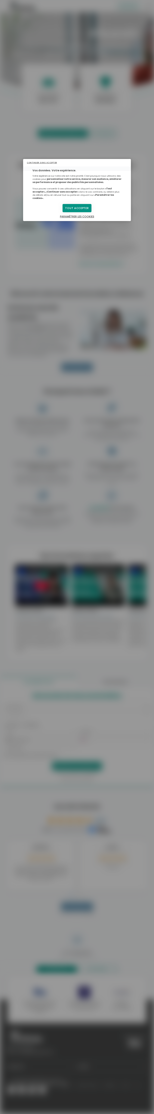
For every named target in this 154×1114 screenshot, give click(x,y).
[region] (77, 190)
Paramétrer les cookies (77, 216)
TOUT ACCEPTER (77, 208)
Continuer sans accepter (42, 162)
